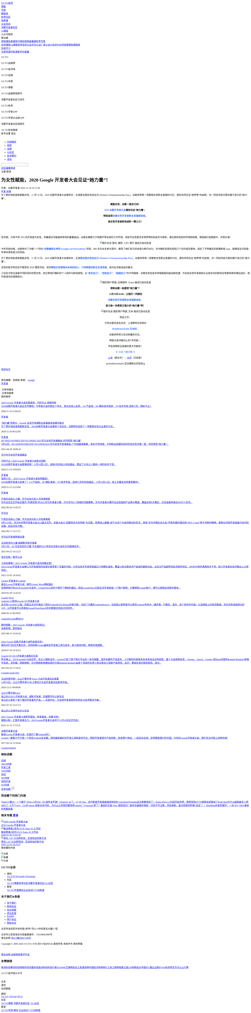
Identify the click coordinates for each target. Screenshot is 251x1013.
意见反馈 (11, 913)
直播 (26, 52)
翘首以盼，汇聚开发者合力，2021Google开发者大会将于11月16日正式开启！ (40, 720)
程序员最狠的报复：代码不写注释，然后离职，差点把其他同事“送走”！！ (168, 805)
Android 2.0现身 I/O (20, 601)
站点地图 (11, 910)
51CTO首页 (7, 3)
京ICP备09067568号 (21, 938)
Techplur (31, 876)
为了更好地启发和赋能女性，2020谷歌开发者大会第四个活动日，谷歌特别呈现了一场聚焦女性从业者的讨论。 (58, 426)
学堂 (3, 10)
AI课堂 (4, 31)
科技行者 (52, 967)
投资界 (168, 967)
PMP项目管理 (64, 45)
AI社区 (10, 152)
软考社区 (5, 17)
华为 (3, 455)
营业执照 (6, 954)
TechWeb (61, 967)
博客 (3, 6)
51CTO (10, 876)
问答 (12, 52)
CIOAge (18, 876)
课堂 (17, 52)
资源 (8, 52)
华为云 (4, 513)
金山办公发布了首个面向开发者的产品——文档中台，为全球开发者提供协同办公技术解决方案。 (51, 700)
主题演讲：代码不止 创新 (28, 402)
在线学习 (5, 48)
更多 (15, 815)
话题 (9, 149)
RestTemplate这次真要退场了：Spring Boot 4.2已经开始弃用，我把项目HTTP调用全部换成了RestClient (175, 802)
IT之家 (108, 967)
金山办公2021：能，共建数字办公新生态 (32, 696)
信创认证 (27, 45)
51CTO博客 (13, 883)
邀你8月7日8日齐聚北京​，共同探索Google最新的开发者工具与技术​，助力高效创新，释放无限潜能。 (52, 645)
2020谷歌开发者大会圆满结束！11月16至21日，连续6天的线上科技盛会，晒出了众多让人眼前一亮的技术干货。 (58, 464)
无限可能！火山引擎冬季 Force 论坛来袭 (30, 679)
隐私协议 (11, 923)
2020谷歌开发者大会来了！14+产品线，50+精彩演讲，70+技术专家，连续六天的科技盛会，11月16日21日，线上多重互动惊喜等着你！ (70, 482)
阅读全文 (5, 369)
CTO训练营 (38, 890)
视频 (9, 145)
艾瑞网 (69, 967)
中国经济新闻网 (97, 967)
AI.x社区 (48, 883)
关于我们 (11, 903)
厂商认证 (45, 45)
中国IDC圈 (146, 967)
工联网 (115, 967)
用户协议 (11, 919)
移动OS (19, 619)
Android (5, 619)
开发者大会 (11, 731)
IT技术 (53, 45)
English (10, 916)
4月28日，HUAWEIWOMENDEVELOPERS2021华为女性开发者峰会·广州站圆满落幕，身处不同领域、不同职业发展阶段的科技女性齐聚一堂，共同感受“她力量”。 (85, 444)
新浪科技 (5, 967)
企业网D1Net (158, 967)
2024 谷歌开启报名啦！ (22, 642)
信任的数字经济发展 (19, 543)
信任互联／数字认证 (11, 557)
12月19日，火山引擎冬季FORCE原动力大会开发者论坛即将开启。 (35, 682)
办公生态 (24, 710)
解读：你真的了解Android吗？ (26, 734)
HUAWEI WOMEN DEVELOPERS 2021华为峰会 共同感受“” (41, 440)
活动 (9, 159)
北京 (129, 358)
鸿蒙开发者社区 (9, 27)
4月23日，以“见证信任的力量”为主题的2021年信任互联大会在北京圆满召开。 (41, 546)
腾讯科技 (15, 967)
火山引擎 (5, 693)
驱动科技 (43, 967)
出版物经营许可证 (20, 954)
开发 (12, 693)
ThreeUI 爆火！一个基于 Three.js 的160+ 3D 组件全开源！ (30, 802)
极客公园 (123, 967)
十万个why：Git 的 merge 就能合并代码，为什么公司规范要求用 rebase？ (46, 805)
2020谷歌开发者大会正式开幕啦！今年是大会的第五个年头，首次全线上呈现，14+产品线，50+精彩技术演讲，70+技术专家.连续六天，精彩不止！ (76, 406)
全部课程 (5, 45)
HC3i (24, 876)
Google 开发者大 (9, 581)
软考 (20, 45)
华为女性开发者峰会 (16, 455)
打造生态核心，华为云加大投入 (25, 519)
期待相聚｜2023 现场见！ (23, 625)
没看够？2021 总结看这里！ (27, 563)
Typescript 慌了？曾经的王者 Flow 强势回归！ (106, 805)
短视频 (25, 41)
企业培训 (5, 24)
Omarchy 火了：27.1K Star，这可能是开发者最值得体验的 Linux (92, 802)
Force (17, 693)
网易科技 (24, 967)
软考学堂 (40, 41)
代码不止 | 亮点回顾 (23, 461)
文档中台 (15, 710)
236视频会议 (134, 967)
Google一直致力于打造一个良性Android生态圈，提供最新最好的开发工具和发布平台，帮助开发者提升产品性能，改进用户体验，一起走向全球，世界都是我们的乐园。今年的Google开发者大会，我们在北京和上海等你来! (114, 738)
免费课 (4, 20)
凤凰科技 (33, 967)
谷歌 (3, 731)
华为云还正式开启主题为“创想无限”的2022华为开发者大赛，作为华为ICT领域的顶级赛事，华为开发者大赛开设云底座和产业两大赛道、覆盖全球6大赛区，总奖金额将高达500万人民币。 (97, 502)
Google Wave (7, 598)
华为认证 (36, 45)
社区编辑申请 (8, 168)
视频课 (4, 41)
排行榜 (18, 41)
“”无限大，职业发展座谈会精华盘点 (32, 423)
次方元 (175, 967)
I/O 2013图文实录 (19, 656)
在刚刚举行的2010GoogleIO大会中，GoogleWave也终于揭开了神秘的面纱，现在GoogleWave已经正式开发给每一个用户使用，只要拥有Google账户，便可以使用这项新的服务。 (91, 588)
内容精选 (11, 142)
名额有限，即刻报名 (11, 628)
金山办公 (5, 710)
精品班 (4, 13)
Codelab (22, 581)
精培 (21, 890)
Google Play (13, 673)
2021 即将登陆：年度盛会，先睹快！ (30, 717)
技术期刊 (11, 156)
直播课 (32, 41)
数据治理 (19, 537)
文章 (3, 52)
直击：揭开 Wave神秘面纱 (27, 584)
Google (31, 380)
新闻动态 (11, 906)
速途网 (85, 967)
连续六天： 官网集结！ (25, 478)
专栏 (22, 52)
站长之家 (77, 967)
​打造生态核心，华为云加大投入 (25, 499)
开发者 (4, 383)
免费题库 (75, 45)
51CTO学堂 (13, 890)
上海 (110, 358)
